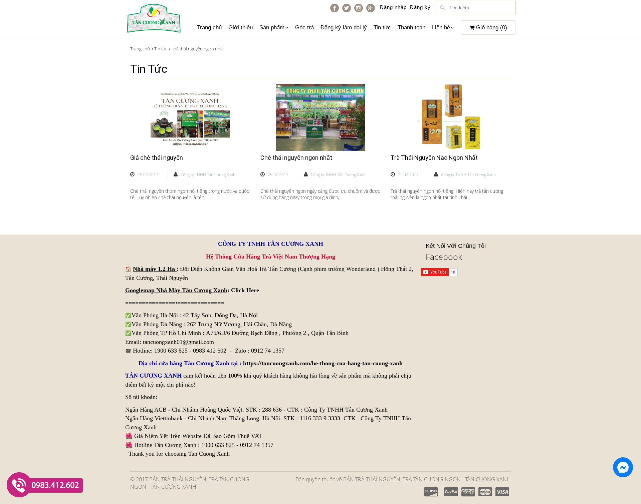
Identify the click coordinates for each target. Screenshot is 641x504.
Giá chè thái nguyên (156, 157)
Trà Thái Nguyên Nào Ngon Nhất (434, 157)
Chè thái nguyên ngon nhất (296, 157)
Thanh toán (411, 27)
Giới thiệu (240, 27)
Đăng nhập (393, 7)
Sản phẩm (271, 27)
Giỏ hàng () (490, 27)
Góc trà (304, 27)
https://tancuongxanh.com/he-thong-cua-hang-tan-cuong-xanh (323, 363)
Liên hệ (441, 27)
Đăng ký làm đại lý (343, 27)
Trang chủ (209, 27)
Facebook (444, 256)
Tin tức (382, 27)
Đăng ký (420, 7)
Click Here (245, 290)
